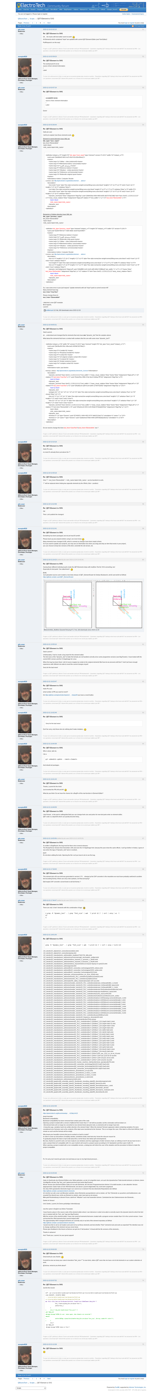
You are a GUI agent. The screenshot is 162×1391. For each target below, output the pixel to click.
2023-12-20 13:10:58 (50, 504)
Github (103, 9)
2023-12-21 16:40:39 (50, 744)
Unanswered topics (138, 14)
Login (47, 9)
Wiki (60, 9)
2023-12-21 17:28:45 (50, 869)
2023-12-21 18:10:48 (50, 1106)
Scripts (32, 19)
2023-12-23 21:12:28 (50, 1344)
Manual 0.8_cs (94, 9)
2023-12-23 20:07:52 (50, 1280)
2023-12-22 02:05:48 (50, 1173)
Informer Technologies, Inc (137, 1387)
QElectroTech (22, 19)
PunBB (117, 1387)
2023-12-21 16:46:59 (50, 807)
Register (40, 9)
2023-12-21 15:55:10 (50, 644)
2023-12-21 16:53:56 (50, 838)
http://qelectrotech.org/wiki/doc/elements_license (72, 371)
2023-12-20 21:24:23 (50, 560)
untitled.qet (49, 310)
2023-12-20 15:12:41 (50, 528)
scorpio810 (22, 56)
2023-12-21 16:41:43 (50, 779)
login (126, 23)
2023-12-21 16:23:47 (50, 681)
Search (33, 9)
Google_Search (112, 9)
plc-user (21, 29)
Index (19, 9)
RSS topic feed (139, 26)
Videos (76, 9)
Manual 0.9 (83, 9)
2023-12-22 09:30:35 (50, 1249)
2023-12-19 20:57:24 (50, 87)
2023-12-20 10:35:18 (50, 473)
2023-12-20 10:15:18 (50, 442)
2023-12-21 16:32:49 (50, 712)
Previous (26, 23)
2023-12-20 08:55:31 (50, 325)
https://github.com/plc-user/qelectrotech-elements (59, 1191)
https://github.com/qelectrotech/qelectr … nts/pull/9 (61, 695)
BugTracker (68, 9)
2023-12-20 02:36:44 (50, 125)
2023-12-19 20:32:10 (50, 29)
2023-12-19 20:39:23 (50, 56)
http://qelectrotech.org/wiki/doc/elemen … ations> (70, 181)
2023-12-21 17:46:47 (50, 900)
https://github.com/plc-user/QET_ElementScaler (58, 577)
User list (26, 9)
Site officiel (53, 9)
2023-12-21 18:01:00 (50, 935)
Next (48, 23)
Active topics (126, 14)
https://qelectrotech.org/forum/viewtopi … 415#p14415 (60, 1113)
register (132, 23)
